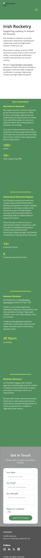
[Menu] (36, 10)
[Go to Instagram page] (4, 549)
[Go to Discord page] (18, 549)
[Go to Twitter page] (14, 549)
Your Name (10, 472)
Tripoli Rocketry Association (22, 65)
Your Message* (12, 493)
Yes (9, 512)
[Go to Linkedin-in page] (9, 549)
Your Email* (11, 483)
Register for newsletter (15, 509)
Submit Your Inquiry (20, 518)
